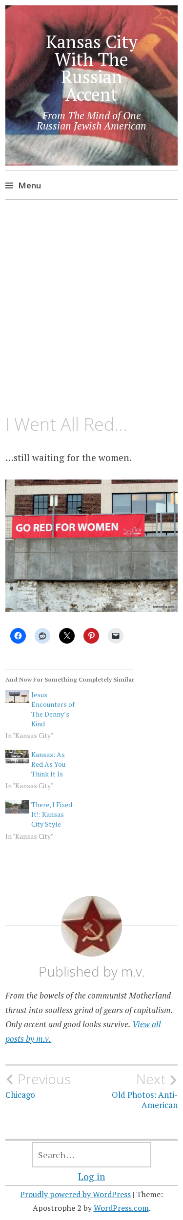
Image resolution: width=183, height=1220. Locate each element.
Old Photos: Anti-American (145, 1090)
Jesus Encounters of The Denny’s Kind (53, 709)
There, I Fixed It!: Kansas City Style (51, 814)
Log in (91, 1176)
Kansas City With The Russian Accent (92, 68)
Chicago (38, 1085)
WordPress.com (121, 1207)
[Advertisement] (91, 308)
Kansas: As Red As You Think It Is (48, 764)
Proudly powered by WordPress (75, 1194)
